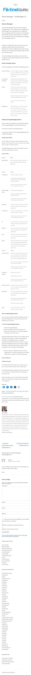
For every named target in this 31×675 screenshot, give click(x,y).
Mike (6, 402)
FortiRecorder (5, 628)
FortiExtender (5, 598)
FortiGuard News (5, 603)
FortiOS (3, 615)
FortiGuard (4, 601)
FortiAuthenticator (6, 578)
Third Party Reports (6, 647)
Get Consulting (5, 544)
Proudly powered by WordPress (8, 672)
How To (3, 557)
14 (20, 391)
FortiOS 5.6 (4, 622)
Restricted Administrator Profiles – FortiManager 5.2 (8, 445)
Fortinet (3, 610)
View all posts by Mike (7, 432)
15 (21, 391)
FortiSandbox (5, 629)
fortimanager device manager (8, 400)
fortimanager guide (19, 400)
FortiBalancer (5, 580)
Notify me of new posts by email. (10, 529)
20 (2, 393)
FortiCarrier (4, 587)
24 (8, 393)
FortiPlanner (4, 624)
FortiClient (4, 589)
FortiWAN (4, 640)
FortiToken (4, 635)
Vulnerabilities (5, 649)
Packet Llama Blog (6, 663)
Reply (3, 472)
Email (3, 508)
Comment (5, 486)
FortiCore (4, 594)
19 (27, 391)
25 (10, 393)
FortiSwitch (4, 633)
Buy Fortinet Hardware (7, 550)
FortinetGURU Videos (6, 555)
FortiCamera (4, 585)
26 (11, 393)
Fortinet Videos (5, 614)
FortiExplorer (5, 596)
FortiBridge (4, 582)
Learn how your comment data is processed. (14, 536)
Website (4, 513)
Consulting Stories (6, 552)
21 (4, 393)
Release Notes (5, 645)
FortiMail (4, 606)
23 (7, 393)
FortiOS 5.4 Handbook (7, 621)
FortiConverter (5, 592)
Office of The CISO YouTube (8, 661)
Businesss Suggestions (7, 548)
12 (17, 391)
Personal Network (6, 560)
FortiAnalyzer (5, 575)
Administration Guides (18, 396)
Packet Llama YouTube (7, 660)
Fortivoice (4, 638)
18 (26, 391)
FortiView (4, 637)
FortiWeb (4, 642)
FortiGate (4, 599)
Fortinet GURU (5, 553)
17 (24, 391)
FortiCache (4, 583)
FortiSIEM (4, 631)
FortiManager (5, 398)
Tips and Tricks (5, 564)
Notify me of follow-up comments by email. (12, 525)
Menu (15, 4)
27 (13, 393)
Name (4, 502)
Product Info (4, 644)
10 (14, 391)
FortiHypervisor (5, 605)
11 (15, 391)
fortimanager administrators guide (21, 398)
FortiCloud (4, 591)
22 (5, 393)
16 (23, 391)
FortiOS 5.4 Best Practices (7, 619)
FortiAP (3, 576)
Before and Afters (6, 546)
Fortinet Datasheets (6, 612)
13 (18, 391)
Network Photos (5, 559)
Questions (4, 562)
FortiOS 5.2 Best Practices (7, 617)
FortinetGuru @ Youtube (7, 658)
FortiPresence (5, 626)
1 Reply (3, 20)
